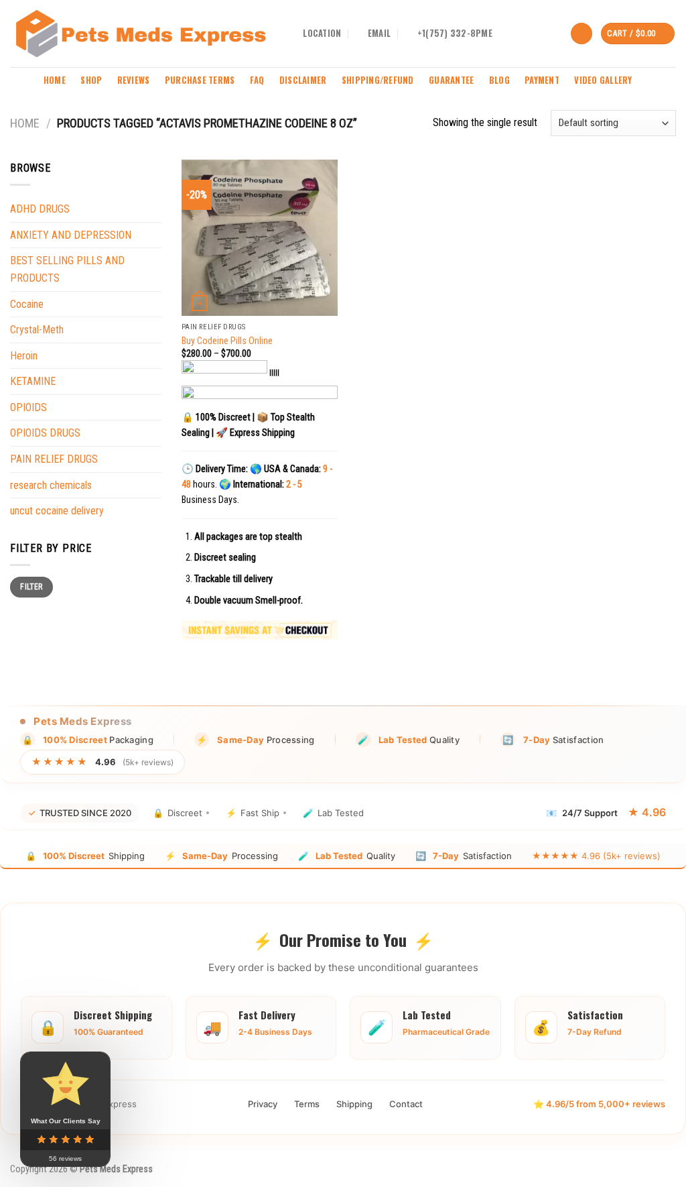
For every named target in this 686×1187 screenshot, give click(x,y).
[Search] (581, 34)
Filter (31, 586)
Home (55, 80)
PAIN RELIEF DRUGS (54, 459)
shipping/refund (378, 80)
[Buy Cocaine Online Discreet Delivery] (140, 33)
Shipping (354, 1103)
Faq (257, 80)
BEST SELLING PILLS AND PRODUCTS (67, 269)
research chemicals (51, 485)
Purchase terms (200, 80)
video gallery (603, 80)
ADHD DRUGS (40, 209)
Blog (499, 80)
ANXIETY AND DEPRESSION (70, 235)
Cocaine (27, 304)
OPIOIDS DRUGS (45, 433)
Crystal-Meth (37, 329)
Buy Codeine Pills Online (227, 341)
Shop (91, 80)
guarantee (451, 80)
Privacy (262, 1103)
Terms (307, 1103)
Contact (406, 1103)
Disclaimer (303, 80)
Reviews (133, 80)
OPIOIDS (28, 407)
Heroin (24, 355)
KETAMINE (33, 381)
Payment (542, 80)
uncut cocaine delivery (57, 510)
